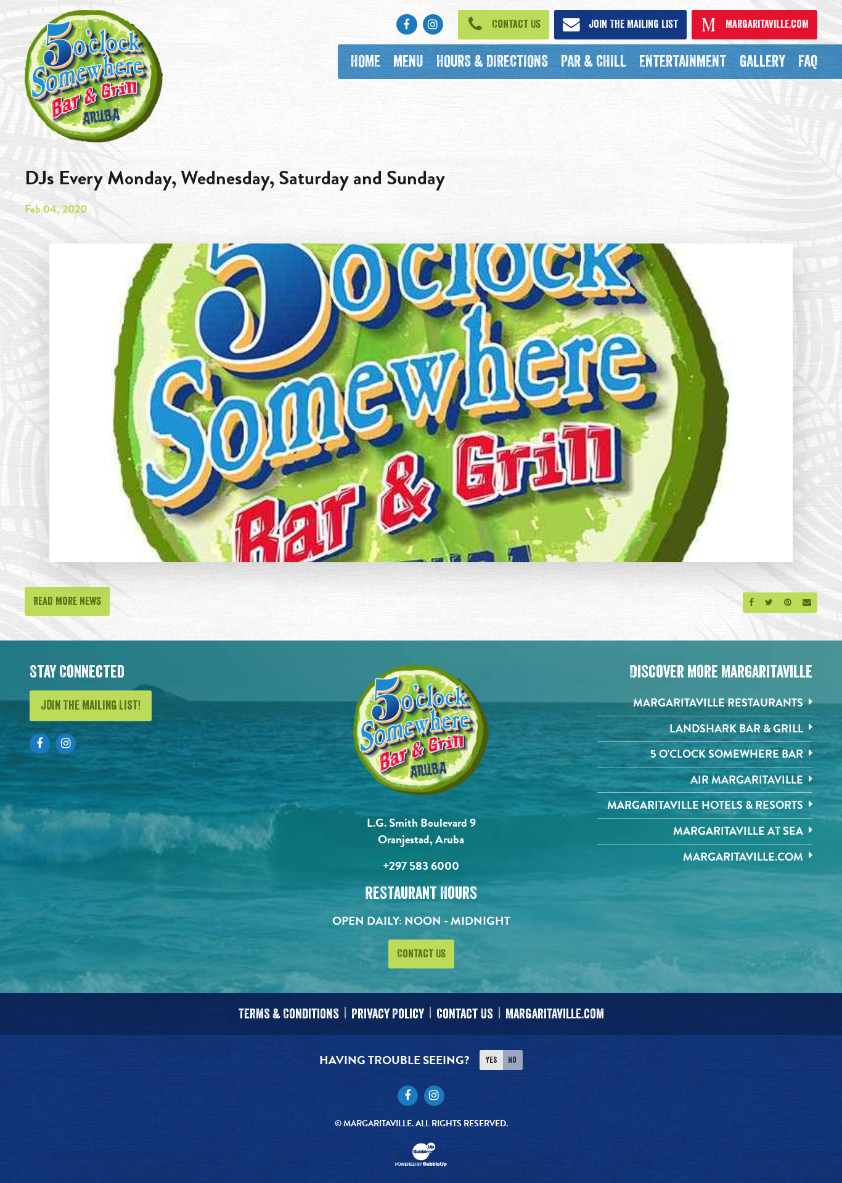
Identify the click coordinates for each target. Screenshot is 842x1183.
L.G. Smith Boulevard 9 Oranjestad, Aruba (421, 831)
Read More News (67, 601)
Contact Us (421, 953)
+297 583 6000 (421, 866)
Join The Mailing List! (91, 706)
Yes (491, 1059)
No (512, 1059)
